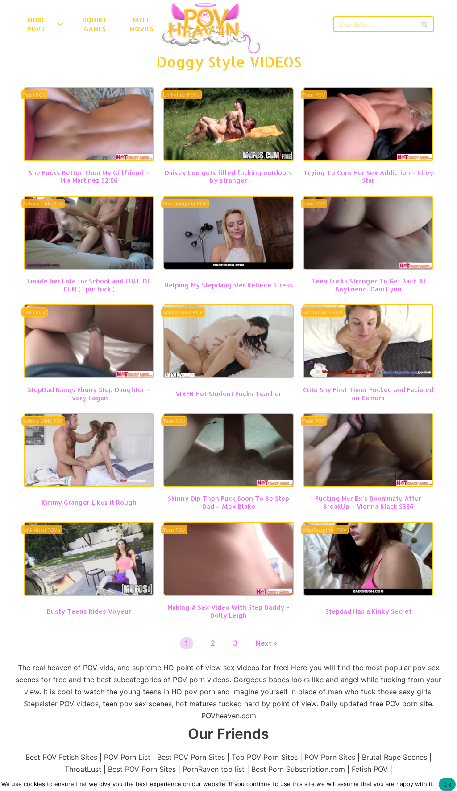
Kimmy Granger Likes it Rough (89, 502)
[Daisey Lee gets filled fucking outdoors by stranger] (228, 158)
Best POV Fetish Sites (61, 757)
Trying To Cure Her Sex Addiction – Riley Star (368, 176)
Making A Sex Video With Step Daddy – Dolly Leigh (228, 611)
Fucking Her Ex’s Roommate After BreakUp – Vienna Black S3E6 (368, 502)
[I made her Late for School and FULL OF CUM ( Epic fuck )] (89, 266)
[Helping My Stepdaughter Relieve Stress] (228, 266)
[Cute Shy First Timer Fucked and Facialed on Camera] (368, 375)
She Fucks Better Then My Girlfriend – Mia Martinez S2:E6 (89, 176)
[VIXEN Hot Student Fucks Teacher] (228, 375)
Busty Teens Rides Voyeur (89, 611)
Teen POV (34, 95)
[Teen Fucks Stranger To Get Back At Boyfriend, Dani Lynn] (368, 266)
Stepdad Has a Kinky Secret (368, 611)
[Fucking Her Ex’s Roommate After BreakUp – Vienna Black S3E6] (368, 484)
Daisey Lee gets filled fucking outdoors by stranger (228, 176)
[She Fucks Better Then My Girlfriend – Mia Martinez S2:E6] (89, 158)
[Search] (424, 24)
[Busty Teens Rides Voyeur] (89, 593)
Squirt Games (95, 24)
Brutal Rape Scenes (394, 757)
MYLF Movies (141, 24)
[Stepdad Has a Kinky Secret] (368, 593)
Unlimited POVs (181, 95)
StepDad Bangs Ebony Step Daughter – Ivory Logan (89, 393)
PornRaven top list (214, 769)
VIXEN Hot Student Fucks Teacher (228, 394)
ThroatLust (83, 769)
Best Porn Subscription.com (298, 769)
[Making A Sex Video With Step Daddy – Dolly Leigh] (228, 593)
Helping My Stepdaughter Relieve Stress (228, 285)
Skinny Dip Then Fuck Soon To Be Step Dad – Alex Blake (228, 502)
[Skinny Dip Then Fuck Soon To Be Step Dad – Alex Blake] (228, 484)
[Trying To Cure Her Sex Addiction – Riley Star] (368, 158)
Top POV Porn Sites (265, 757)
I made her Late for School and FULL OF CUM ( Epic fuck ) (89, 284)
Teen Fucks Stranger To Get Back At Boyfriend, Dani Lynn (368, 284)
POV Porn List (127, 757)
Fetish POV (370, 769)
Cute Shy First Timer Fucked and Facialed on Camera (368, 393)
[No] (445, 784)
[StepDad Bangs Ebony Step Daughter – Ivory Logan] (89, 375)
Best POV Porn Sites (191, 757)
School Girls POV (43, 203)
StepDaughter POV (185, 203)
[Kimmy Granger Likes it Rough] (89, 484)
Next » (266, 643)
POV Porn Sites (329, 757)
